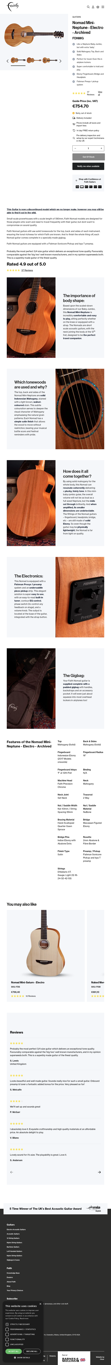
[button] (23, 1358)
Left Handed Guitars (14, 1251)
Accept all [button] (14, 1351)
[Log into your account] (93, 7)
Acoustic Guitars (13, 1234)
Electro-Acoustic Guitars (16, 1229)
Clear (102, 1359)
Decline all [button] (31, 1351)
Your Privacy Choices (15, 1290)
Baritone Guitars (13, 1247)
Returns (53, 1356)
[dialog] (23, 1331)
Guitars (76, 17)
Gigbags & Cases (13, 1260)
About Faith (11, 1282)
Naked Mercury (100, 982)
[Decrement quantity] (75, 148)
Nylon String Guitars (14, 1243)
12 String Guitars (13, 1238)
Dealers (10, 1277)
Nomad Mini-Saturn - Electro (27, 982)
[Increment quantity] (101, 148)
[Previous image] (7, 61)
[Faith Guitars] (12, 7)
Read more (24, 1318)
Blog (8, 1286)
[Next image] (60, 61)
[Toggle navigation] (103, 7)
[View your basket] (97, 7)
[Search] (88, 7)
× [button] (40, 1304)
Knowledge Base (13, 1273)
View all (100, 93)
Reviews (27, 270)
